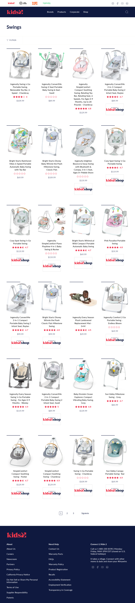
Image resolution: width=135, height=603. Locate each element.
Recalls (52, 574)
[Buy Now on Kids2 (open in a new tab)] (114, 110)
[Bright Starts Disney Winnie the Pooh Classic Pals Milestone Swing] (51, 298)
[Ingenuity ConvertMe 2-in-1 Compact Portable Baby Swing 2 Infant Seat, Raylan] (114, 65)
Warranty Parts (56, 554)
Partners (11, 564)
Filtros (12, 40)
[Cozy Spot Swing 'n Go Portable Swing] (114, 141)
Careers (10, 554)
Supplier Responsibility (17, 592)
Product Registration (58, 569)
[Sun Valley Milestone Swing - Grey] (114, 375)
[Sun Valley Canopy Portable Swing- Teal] (114, 451)
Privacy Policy (13, 569)
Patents (10, 597)
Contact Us (54, 548)
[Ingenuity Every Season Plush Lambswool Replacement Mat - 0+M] (83, 298)
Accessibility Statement (59, 579)
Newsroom (12, 559)
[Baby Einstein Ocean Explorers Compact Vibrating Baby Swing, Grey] (83, 375)
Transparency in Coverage (60, 590)
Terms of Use (13, 587)
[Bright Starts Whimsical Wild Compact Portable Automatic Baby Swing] (83, 221)
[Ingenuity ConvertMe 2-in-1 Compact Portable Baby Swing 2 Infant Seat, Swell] (51, 375)
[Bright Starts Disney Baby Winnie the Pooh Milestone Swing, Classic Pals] (51, 141)
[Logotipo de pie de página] (16, 535)
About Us (11, 548)
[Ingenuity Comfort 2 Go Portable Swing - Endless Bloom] (114, 298)
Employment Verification (60, 584)
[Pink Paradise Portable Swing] (114, 221)
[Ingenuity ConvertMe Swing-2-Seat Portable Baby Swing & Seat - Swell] (51, 65)
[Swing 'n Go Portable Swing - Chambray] (83, 451)
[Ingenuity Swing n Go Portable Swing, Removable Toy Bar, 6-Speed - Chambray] (20, 65)
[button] (50, 12)
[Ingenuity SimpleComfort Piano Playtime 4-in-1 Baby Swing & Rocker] (51, 221)
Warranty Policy (56, 564)
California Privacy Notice (18, 574)
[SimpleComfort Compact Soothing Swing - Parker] (20, 451)
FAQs (51, 559)
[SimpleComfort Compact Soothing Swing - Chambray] (51, 451)
